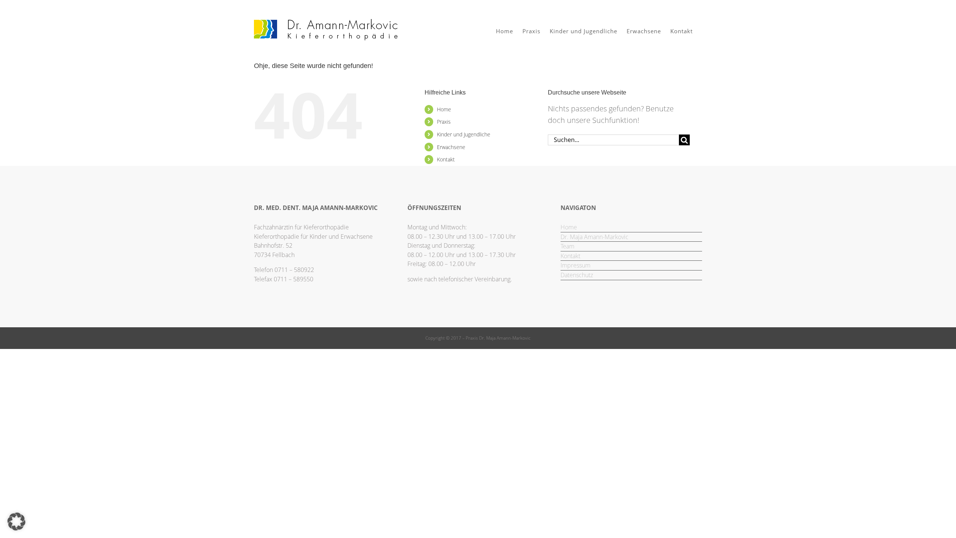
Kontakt (446, 159)
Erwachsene (451, 147)
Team (567, 246)
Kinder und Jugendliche (463, 134)
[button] (16, 521)
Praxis (444, 121)
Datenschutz (577, 275)
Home (444, 109)
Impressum (575, 265)
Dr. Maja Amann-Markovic (594, 237)
